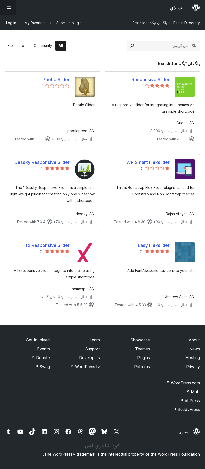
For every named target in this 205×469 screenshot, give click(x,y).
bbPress (190, 400)
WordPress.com (183, 382)
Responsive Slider (151, 79)
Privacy (193, 366)
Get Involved (38, 339)
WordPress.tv (85, 366)
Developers (89, 357)
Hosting (193, 357)
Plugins (143, 357)
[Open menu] (8, 7)
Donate (40, 357)
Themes (142, 348)
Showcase (140, 339)
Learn (95, 339)
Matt (193, 391)
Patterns (142, 366)
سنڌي (183, 431)
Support (93, 348)
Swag (42, 366)
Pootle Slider (56, 79)
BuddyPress (186, 409)
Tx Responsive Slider (47, 245)
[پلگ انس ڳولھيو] (132, 46)
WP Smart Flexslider (148, 162)
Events (43, 348)
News (195, 348)
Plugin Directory (187, 23)
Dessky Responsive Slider (42, 162)
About (194, 339)
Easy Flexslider (154, 245)
